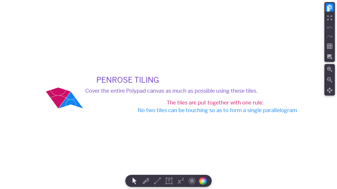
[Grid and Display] (329, 46)
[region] (168, 94)
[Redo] (329, 36)
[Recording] (191, 181)
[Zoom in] (329, 69)
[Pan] (329, 90)
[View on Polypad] (329, 7)
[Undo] (329, 27)
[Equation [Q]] (180, 181)
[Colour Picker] (204, 181)
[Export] (329, 56)
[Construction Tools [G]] (157, 181)
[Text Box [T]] (169, 181)
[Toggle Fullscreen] (329, 18)
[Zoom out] (329, 80)
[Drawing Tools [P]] (146, 181)
